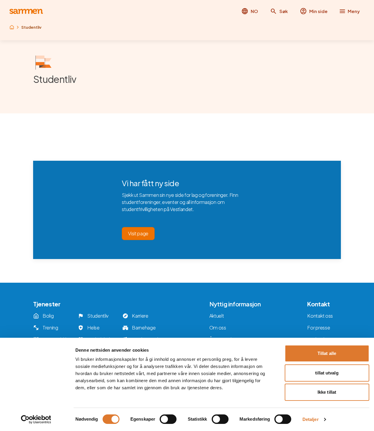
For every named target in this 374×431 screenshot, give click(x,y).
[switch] (168, 419)
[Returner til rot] (11, 27)
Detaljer (310, 419)
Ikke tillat (327, 392)
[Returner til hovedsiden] (26, 11)
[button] (279, 11)
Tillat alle (327, 353)
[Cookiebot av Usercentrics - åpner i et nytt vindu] (36, 419)
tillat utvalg (326, 372)
